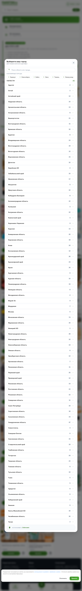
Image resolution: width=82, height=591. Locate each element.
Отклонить (63, 578)
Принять (74, 578)
